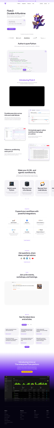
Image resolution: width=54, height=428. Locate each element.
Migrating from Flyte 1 (23, 412)
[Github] (24, 258)
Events (21, 414)
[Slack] (21, 258)
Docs (33, 3)
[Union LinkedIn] (27, 258)
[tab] (24, 69)
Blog (21, 417)
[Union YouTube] (32, 258)
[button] (19, 3)
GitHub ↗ (48, 412)
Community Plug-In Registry (8, 422)
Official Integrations (7, 420)
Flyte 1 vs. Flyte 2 (6, 417)
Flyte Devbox (6, 414)
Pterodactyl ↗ (36, 417)
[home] (5, 3)
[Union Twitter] (30, 258)
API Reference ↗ (36, 414)
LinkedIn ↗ (48, 417)
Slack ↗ (48, 414)
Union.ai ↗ (5, 423)
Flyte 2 (5, 412)
